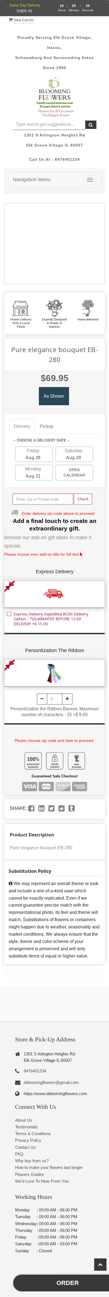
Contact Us (25, 1147)
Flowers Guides (29, 1174)
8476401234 (67, 159)
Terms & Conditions (33, 1133)
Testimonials (26, 1126)
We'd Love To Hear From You (42, 1181)
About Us (23, 1120)
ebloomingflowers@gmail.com (51, 1082)
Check (83, 499)
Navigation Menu (32, 179)
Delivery (22, 426)
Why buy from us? (32, 1160)
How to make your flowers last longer (49, 1167)
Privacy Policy (28, 1140)
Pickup (46, 426)
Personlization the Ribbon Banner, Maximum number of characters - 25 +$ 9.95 (54, 711)
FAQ (19, 1154)
